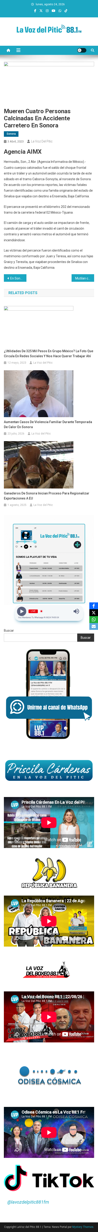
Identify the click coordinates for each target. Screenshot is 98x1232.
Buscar (9, 630)
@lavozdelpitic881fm (28, 1202)
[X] (93, 612)
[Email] (93, 626)
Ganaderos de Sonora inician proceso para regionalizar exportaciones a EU (46, 495)
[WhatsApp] (93, 619)
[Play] (22, 611)
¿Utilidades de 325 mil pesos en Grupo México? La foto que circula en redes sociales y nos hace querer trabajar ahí (48, 353)
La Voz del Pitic (42, 141)
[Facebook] (93, 605)
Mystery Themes (82, 1227)
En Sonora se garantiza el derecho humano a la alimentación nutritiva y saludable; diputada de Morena (18, 278)
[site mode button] (81, 50)
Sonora (11, 133)
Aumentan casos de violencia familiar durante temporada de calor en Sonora (48, 424)
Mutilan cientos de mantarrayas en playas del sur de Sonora (84, 278)
